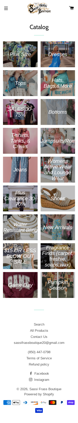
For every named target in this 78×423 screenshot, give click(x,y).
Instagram (41, 380)
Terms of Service (39, 358)
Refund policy (39, 364)
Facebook (41, 373)
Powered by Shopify (39, 394)
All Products (39, 331)
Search (39, 324)
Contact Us (39, 337)
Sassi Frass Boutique (45, 389)
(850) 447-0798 (39, 352)
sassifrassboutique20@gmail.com (39, 343)
